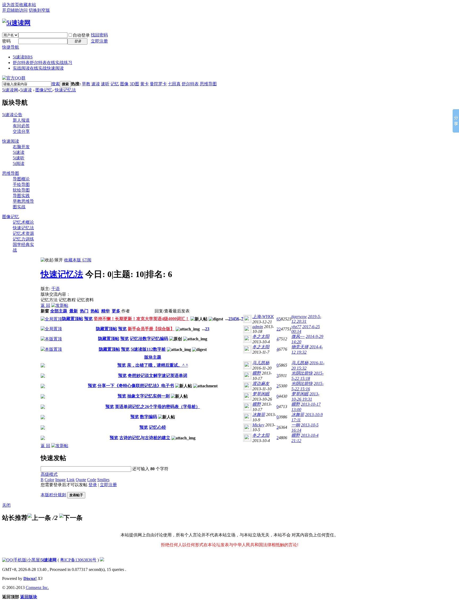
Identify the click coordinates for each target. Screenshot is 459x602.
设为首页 (10, 4)
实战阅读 (38, 68)
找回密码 (99, 35)
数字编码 (148, 416)
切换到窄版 (39, 10)
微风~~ (298, 336)
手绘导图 (21, 184)
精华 (105, 311)
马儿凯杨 (260, 363)
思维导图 (208, 84)
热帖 (95, 311)
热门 (84, 311)
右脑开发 (21, 147)
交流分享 (21, 131)
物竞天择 (299, 347)
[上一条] (39, 518)
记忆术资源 (23, 233)
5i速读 (23, 57)
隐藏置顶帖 (72, 318)
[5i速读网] (16, 22)
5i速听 (18, 158)
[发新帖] (59, 305)
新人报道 (21, 120)
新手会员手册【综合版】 (151, 329)
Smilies (103, 479)
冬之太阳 (260, 336)
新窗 (45, 311)
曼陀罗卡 (158, 84)
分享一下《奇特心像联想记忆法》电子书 (135, 385)
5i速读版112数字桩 (148, 349)
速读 (95, 84)
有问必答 (21, 126)
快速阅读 (10, 141)
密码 (6, 41)
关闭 (6, 505)
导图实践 (21, 195)
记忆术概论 (23, 222)
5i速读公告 (12, 114)
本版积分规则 (53, 495)
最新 (73, 311)
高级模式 (49, 474)
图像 (124, 84)
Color (49, 479)
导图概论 (21, 179)
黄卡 (144, 84)
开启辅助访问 (15, 10)
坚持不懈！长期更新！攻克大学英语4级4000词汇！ (141, 318)
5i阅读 (18, 163)
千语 (55, 288)
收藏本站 (27, 4)
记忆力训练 (23, 239)
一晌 (295, 425)
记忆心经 (157, 427)
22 (279, 329)
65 (279, 319)
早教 (86, 84)
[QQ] (7, 560)
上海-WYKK (263, 316)
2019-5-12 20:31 (306, 319)
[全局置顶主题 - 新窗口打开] (51, 319)
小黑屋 (33, 560)
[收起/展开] (52, 260)
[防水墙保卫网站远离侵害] (102, 560)
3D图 (134, 84)
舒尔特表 (42, 62)
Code (91, 479)
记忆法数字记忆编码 (149, 338)
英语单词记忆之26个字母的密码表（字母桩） (157, 406)
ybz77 (296, 326)
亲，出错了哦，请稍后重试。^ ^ (157, 365)
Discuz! (30, 578)
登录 (92, 484)
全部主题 (58, 311)
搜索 (55, 84)
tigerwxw (299, 316)
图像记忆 (43, 90)
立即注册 (99, 41)
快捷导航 (10, 47)
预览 (88, 318)
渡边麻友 (260, 383)
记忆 (114, 84)
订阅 (87, 260)
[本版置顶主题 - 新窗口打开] (51, 339)
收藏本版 (73, 260)
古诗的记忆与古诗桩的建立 (144, 437)
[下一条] (71, 518)
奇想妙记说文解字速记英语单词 (157, 375)
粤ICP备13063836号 (78, 560)
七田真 (174, 84)
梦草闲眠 (260, 394)
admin (257, 326)
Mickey (258, 425)
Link (71, 479)
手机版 (20, 560)
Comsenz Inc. (37, 587)
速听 (105, 84)
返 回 (45, 305)
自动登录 (81, 35)
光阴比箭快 (302, 373)
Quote (81, 479)
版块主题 (152, 357)
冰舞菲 (258, 414)
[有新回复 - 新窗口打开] (43, 366)
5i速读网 (10, 90)
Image (60, 479)
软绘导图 (21, 190)
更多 (116, 311)
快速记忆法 (65, 90)
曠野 (256, 373)
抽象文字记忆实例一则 (148, 396)
